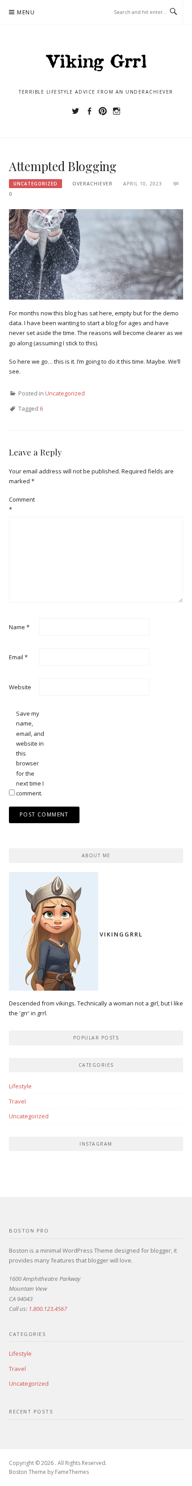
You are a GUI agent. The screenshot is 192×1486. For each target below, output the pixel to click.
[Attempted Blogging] (96, 253)
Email (18, 657)
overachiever (92, 183)
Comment (22, 504)
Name (19, 627)
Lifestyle (20, 1086)
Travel (17, 1101)
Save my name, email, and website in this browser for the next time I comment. (30, 753)
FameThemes (72, 1472)
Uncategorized (35, 183)
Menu (26, 12)
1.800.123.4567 (48, 1309)
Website (20, 687)
